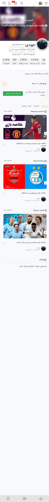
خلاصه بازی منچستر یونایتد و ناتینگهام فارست (31, 144)
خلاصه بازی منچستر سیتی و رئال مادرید (31, 242)
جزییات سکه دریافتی (13, 93)
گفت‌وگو (25, 49)
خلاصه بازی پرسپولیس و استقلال (33, 193)
